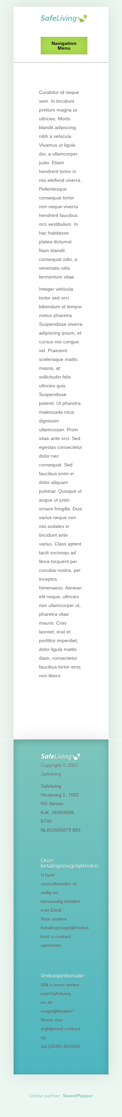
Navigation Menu (64, 46)
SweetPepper (78, 1095)
